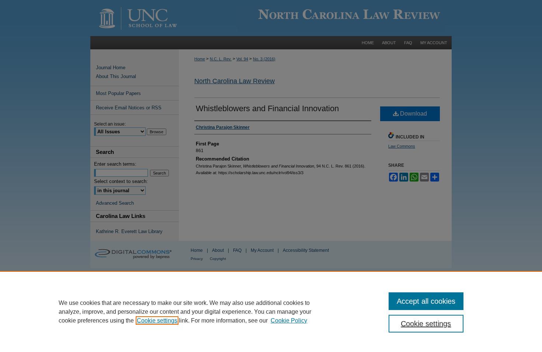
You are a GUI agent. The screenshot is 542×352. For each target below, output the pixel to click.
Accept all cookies (426, 301)
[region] (271, 311)
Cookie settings (157, 320)
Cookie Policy (289, 320)
